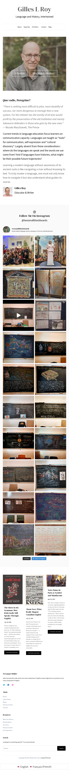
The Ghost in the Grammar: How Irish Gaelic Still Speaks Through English (11, 613)
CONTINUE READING (12, 653)
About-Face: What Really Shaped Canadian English (34, 612)
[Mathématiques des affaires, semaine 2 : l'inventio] (18, 411)
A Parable (19, 73)
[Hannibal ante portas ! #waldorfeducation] (50, 475)
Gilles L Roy (34, 9)
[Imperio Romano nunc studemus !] (50, 347)
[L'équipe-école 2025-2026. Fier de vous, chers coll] (18, 251)
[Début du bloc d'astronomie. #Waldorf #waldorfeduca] (50, 443)
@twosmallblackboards (34, 220)
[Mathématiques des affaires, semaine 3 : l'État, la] (50, 379)
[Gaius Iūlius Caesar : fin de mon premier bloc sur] (18, 475)
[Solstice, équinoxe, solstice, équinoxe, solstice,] (18, 443)
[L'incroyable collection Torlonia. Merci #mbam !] (50, 251)
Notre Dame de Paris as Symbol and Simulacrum (55, 593)
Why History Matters (44, 73)
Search (61, 748)
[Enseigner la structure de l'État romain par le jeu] (18, 507)
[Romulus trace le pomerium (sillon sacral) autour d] (18, 540)
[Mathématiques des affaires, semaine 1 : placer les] (50, 411)
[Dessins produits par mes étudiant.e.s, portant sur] (50, 315)
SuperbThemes (46, 758)
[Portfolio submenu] (38, 27)
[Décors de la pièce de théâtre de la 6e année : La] (50, 283)
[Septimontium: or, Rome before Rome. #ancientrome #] (50, 507)
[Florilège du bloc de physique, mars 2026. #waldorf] (18, 315)
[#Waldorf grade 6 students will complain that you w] (50, 540)
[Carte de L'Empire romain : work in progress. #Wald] (18, 347)
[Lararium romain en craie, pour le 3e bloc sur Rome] (18, 283)
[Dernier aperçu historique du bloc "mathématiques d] (18, 379)
